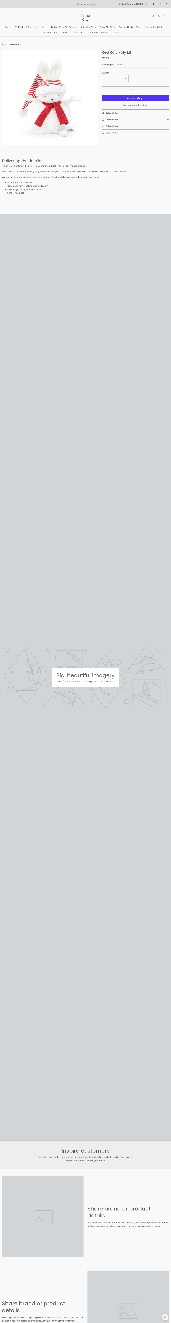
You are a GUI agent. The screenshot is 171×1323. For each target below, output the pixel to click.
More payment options (135, 105)
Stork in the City (85, 15)
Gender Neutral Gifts (129, 27)
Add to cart (135, 89)
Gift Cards (79, 32)
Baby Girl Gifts (107, 27)
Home (8, 27)
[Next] (101, 4)
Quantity (106, 73)
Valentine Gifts (23, 27)
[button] (135, 113)
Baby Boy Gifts (88, 27)
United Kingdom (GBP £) (132, 4)
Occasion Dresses (98, 32)
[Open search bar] (152, 15)
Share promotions (85, 4)
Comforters (50, 32)
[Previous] (70, 4)
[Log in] (158, 15)
